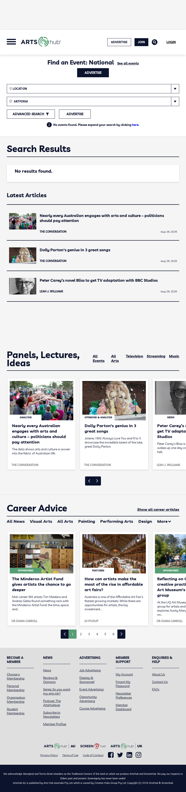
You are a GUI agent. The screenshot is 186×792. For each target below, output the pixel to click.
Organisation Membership (16, 699)
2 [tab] (81, 634)
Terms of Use (70, 755)
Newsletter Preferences (124, 695)
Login (171, 42)
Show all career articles (158, 509)
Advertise (93, 73)
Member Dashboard (123, 707)
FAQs (155, 689)
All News (16, 521)
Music (174, 356)
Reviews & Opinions (50, 680)
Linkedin (129, 755)
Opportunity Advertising (88, 699)
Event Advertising (91, 689)
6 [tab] (113, 634)
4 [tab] (97, 634)
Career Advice (37, 508)
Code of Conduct (93, 755)
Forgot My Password (123, 684)
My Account (124, 674)
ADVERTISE (119, 42)
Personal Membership (15, 688)
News (47, 670)
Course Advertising (92, 708)
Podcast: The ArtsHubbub (52, 703)
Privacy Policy (49, 755)
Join (141, 42)
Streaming (156, 356)
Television (134, 356)
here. (135, 125)
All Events (99, 358)
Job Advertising (90, 670)
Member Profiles (54, 724)
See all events (128, 63)
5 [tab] (105, 634)
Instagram (138, 755)
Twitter (120, 754)
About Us (158, 674)
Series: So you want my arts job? (56, 691)
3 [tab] (89, 634)
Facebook (111, 755)
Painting (86, 521)
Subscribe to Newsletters (51, 714)
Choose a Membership (15, 676)
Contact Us (160, 682)
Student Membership (15, 711)
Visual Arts (41, 521)
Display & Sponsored (86, 680)
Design (145, 521)
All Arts (115, 358)
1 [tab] (72, 634)
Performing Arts (116, 521)
